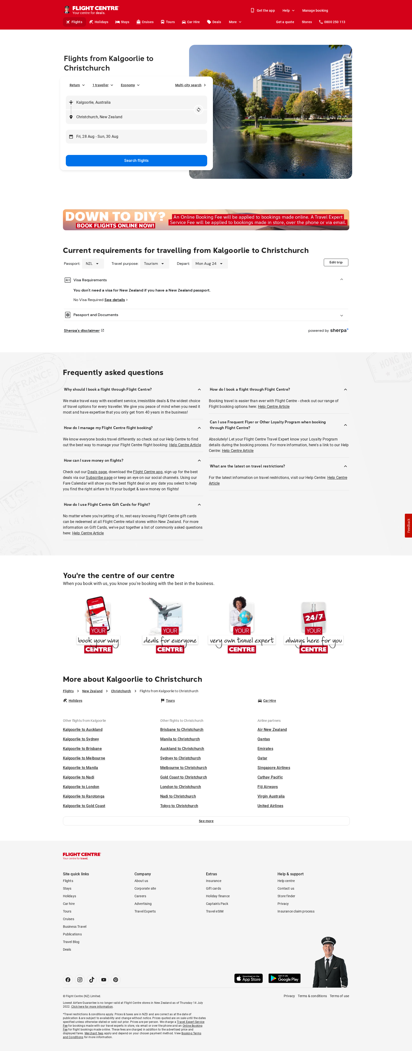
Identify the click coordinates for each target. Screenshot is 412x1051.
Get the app (266, 10)
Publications (72, 934)
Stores (307, 22)
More (233, 22)
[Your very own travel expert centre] (241, 626)
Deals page (97, 472)
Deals (216, 22)
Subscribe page (99, 477)
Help (286, 10)
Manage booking (315, 10)
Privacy (283, 904)
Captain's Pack (217, 904)
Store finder (286, 896)
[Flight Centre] (82, 856)
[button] (206, 820)
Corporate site (145, 888)
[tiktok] (92, 980)
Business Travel (75, 926)
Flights (77, 22)
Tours (170, 22)
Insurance (213, 881)
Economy (128, 85)
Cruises (148, 22)
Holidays (101, 22)
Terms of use (339, 996)
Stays (125, 22)
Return (75, 85)
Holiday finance (218, 896)
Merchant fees (94, 1033)
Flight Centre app (147, 472)
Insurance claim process (296, 911)
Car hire (69, 904)
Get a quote (285, 22)
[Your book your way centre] (98, 626)
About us (141, 881)
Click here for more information (92, 1006)
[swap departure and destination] (198, 109)
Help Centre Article (185, 445)
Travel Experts (145, 911)
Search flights (136, 160)
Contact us (286, 888)
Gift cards (213, 888)
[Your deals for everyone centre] (170, 626)
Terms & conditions (312, 996)
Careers (140, 896)
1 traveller (100, 85)
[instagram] (80, 980)
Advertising (143, 904)
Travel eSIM (214, 911)
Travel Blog (71, 942)
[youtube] (104, 980)
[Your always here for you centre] (313, 626)
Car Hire (193, 22)
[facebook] (68, 980)
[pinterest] (116, 980)
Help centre (286, 881)
